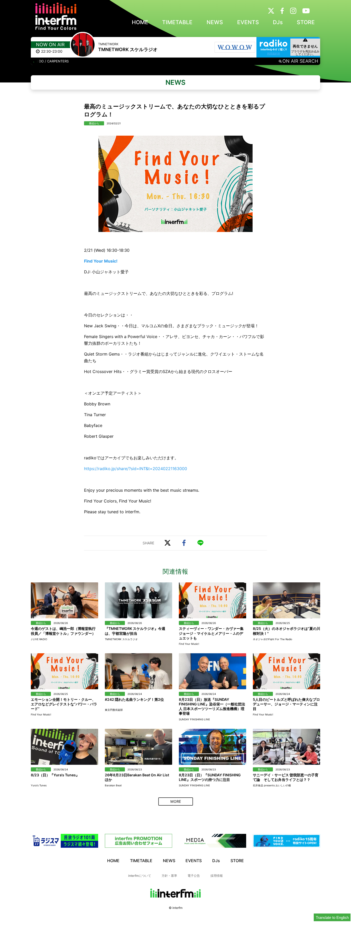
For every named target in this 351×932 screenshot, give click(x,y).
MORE (175, 801)
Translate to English (332, 917)
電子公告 (194, 876)
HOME (140, 22)
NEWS (215, 22)
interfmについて (139, 876)
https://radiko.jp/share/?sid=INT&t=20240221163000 (135, 468)
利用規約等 (273, 53)
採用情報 (216, 876)
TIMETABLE (177, 22)
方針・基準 (169, 876)
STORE (306, 22)
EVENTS (248, 22)
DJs (278, 22)
